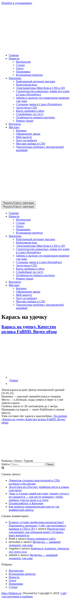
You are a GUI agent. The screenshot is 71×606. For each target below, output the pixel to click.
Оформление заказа (28, 133)
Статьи (20, 65)
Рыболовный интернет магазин (35, 81)
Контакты (15, 123)
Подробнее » (34, 419)
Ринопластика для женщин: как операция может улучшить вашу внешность (37, 532)
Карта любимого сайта (30, 110)
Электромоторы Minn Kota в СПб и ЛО (40, 87)
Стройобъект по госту (30, 114)
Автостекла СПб (26, 107)
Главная (14, 55)
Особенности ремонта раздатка (35, 117)
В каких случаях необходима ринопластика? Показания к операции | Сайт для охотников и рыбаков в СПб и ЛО (37, 525)
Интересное (23, 61)
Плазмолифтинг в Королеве (26, 503)
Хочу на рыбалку (26, 140)
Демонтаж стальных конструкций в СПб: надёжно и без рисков (34, 482)
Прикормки (23, 71)
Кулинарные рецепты (29, 74)
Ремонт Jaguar (24, 120)
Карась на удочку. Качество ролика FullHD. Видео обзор (29, 329)
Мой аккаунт (24, 137)
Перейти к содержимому (16, 3)
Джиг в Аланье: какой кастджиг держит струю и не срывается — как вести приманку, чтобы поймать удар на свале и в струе (39, 497)
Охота (19, 68)
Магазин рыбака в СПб (30, 143)
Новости (14, 577)
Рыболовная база (26, 84)
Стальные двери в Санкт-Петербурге (39, 104)
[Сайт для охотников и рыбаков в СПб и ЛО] (35, 49)
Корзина (21, 130)
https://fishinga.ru (11, 593)
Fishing (13, 380)
